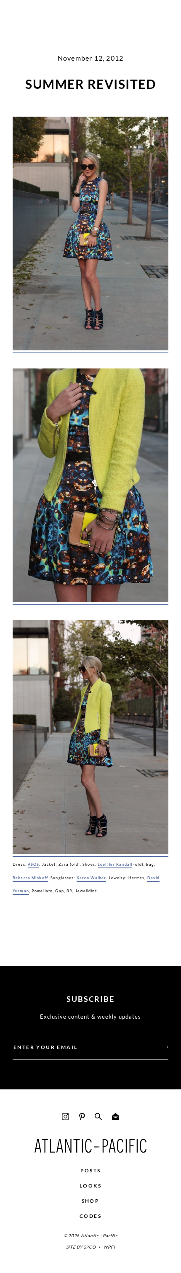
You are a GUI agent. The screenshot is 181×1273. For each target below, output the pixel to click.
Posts (90, 1170)
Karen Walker (91, 877)
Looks (90, 1185)
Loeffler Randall (115, 864)
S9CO (90, 1246)
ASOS (34, 864)
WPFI (109, 1246)
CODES (90, 1216)
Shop (91, 1201)
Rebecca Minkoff (30, 877)
